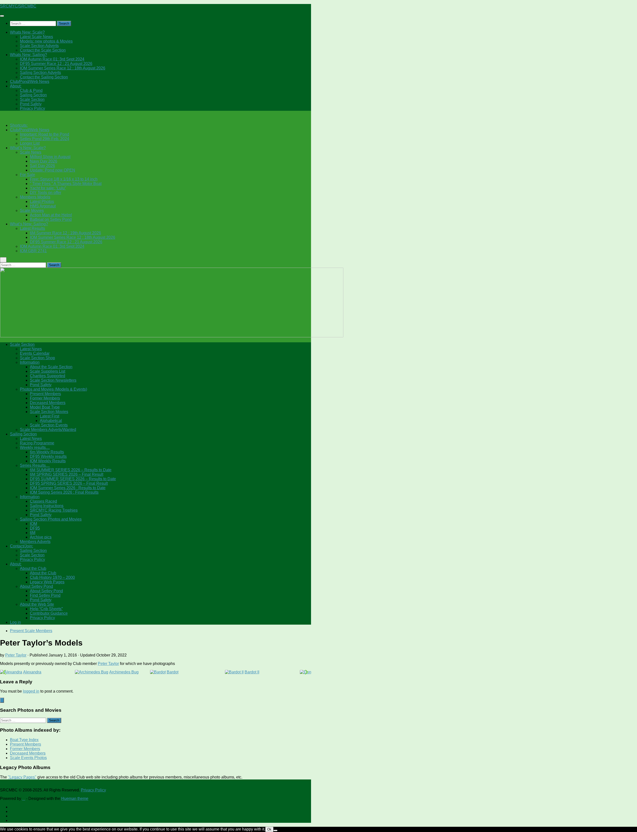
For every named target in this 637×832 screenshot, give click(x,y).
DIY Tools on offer (45, 192)
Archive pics (41, 537)
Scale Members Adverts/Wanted (48, 429)
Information (30, 362)
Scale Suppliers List (47, 371)
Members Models (35, 197)
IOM (33, 524)
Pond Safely (31, 104)
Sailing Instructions (46, 506)
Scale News (30, 152)
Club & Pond (31, 90)
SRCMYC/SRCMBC (18, 6)
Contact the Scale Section (43, 50)
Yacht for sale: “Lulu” (48, 188)
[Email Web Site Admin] (11, 816)
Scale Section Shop (37, 358)
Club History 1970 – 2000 (52, 577)
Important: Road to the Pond (44, 134)
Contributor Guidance (49, 613)
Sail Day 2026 (42, 166)
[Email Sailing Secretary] (11, 807)
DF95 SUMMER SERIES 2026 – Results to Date (73, 479)
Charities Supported (47, 376)
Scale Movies (32, 210)
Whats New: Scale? (27, 32)
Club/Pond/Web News (29, 81)
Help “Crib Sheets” (46, 609)
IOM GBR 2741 (33, 251)
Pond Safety (41, 385)
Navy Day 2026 (43, 161)
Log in (15, 622)
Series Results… (35, 465)
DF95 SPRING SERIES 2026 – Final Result (69, 483)
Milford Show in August (50, 157)
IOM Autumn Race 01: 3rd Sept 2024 (52, 59)
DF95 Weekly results (48, 456)
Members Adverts (35, 541)
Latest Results (32, 228)
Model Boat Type (45, 407)
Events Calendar (35, 353)
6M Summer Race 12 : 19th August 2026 (65, 233)
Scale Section (32, 99)
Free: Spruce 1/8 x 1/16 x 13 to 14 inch (64, 179)
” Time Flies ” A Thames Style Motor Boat (66, 183)
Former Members (45, 398)
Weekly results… (35, 447)
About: (15, 86)
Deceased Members (47, 403)
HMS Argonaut (43, 206)
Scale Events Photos (28, 758)
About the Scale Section (51, 367)
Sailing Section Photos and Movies (51, 519)
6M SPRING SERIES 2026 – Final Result (66, 474)
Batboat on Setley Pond (51, 219)
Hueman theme (74, 798)
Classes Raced (43, 501)
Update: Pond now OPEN (52, 170)
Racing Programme (37, 443)
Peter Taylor (15, 655)
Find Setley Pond (45, 595)
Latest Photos (42, 201)
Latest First (49, 416)
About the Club (33, 568)
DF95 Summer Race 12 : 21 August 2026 (56, 63)
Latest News (31, 349)
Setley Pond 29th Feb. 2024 (44, 139)
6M (32, 533)
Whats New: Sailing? (28, 55)
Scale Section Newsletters (53, 380)
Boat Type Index (24, 740)
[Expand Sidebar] (2, 700)
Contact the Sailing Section (44, 77)
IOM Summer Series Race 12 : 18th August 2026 (62, 68)
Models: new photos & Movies (46, 41)
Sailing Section (33, 95)
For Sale (27, 175)
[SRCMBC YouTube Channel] (11, 820)
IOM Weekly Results (48, 461)
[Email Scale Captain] (11, 811)
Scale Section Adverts (39, 46)
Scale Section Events (49, 425)
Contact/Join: (21, 546)
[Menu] (2, 16)
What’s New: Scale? (28, 148)
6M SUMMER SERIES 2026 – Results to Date (70, 470)
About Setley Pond (36, 586)
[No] (275, 830)
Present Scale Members (31, 631)
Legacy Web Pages (47, 582)
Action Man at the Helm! (51, 215)
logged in (31, 691)
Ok (269, 829)
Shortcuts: (19, 125)
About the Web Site (37, 604)
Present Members (45, 394)
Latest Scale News (36, 37)
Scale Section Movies (49, 412)
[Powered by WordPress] (23, 799)
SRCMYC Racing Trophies (54, 510)
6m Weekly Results (47, 452)
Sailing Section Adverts (40, 72)
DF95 (35, 528)
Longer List (30, 143)
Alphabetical (51, 420)
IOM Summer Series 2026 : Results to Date (68, 488)
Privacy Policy (32, 108)
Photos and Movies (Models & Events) (53, 389)
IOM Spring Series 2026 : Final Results (64, 492)
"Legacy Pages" (22, 777)
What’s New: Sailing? (29, 224)
